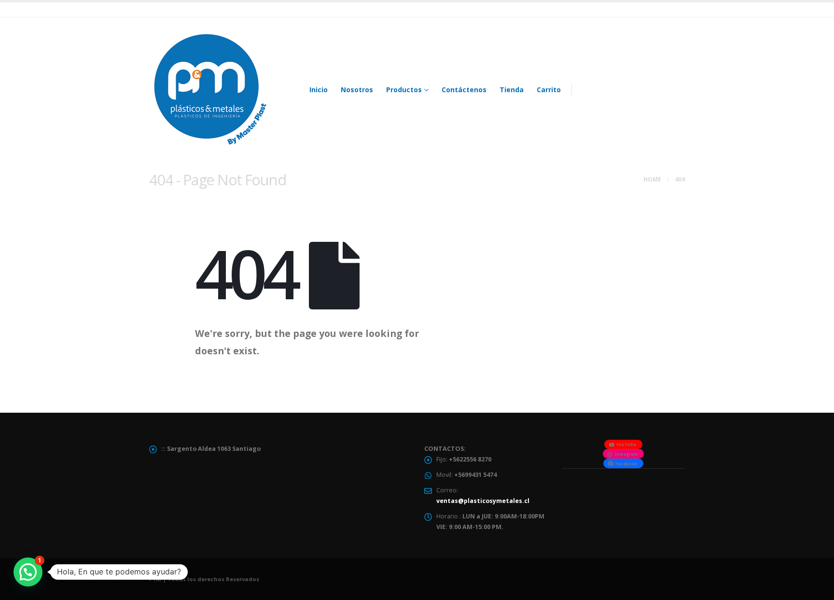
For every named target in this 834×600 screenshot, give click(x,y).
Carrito (549, 89)
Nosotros (357, 89)
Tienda (512, 89)
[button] (28, 572)
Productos (404, 89)
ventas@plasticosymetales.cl (482, 501)
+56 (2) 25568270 (647, 85)
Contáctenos (464, 89)
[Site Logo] (209, 89)
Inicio (318, 89)
